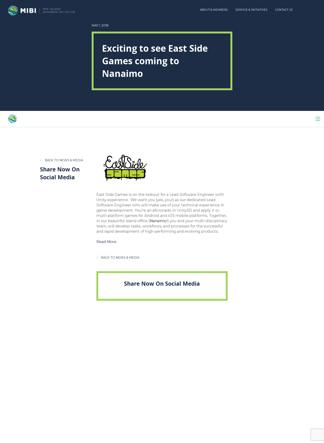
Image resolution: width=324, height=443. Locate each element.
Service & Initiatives (251, 9)
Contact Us (284, 9)
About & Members (214, 9)
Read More (106, 241)
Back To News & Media (64, 160)
